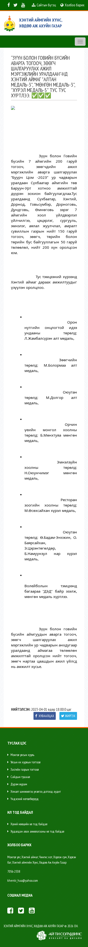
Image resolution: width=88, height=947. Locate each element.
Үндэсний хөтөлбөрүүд (24, 799)
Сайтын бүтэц (46, 5)
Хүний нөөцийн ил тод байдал (28, 824)
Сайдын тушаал (20, 777)
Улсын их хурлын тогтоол (25, 762)
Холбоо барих (74, 5)
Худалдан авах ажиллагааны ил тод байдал (37, 831)
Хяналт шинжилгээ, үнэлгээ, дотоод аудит (35, 791)
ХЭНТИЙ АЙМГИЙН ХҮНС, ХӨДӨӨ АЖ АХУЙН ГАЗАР (40, 23)
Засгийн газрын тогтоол (24, 769)
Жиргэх (70, 716)
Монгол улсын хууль (22, 755)
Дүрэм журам (18, 784)
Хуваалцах (46, 716)
